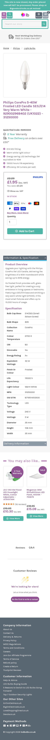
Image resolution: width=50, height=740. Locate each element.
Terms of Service (11, 659)
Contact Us (8, 633)
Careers (6, 651)
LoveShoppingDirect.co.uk (16, 710)
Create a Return (10, 666)
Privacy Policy (9, 640)
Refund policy (10, 662)
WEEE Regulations (12, 644)
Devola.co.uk (9, 714)
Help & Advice (10, 680)
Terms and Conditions (13, 648)
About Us (7, 629)
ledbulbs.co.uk (28, 732)
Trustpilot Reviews (12, 670)
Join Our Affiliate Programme (17, 655)
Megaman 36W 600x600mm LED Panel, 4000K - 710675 (36, 493)
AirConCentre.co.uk (12, 703)
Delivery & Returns (12, 636)
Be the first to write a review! (25, 599)
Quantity (11, 216)
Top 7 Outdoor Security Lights (17, 694)
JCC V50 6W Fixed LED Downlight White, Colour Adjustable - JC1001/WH (12, 495)
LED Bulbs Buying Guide (15, 684)
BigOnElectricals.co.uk (14, 707)
